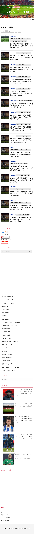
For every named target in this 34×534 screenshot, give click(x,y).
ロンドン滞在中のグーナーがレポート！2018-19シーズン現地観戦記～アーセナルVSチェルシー (21, 81)
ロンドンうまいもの (7, 354)
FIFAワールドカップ (7, 344)
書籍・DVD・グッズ (7, 364)
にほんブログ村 (5, 234)
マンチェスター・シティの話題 (9, 325)
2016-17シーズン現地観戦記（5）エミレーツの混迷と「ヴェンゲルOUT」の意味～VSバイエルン (21, 93)
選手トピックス (5, 312)
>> (19, 31)
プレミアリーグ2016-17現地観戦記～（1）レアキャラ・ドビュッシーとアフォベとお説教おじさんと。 (21, 140)
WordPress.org (5, 520)
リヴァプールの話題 (7, 338)
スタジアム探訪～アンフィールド (24, 100)
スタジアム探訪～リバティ (23, 175)
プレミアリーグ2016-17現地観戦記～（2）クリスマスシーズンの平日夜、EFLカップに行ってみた (21, 129)
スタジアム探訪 (5, 309)
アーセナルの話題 (6, 328)
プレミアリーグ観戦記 (7, 296)
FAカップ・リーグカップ (8, 303)
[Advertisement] (17, 272)
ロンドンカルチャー (7, 357)
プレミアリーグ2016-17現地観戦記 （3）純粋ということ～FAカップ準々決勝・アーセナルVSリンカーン (21, 117)
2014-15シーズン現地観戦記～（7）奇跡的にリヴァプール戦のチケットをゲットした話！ (21, 180)
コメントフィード (5, 517)
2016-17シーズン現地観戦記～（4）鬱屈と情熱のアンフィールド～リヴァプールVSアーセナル (21, 105)
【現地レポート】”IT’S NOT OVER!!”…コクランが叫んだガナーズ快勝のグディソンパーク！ (21, 168)
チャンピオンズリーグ (7, 299)
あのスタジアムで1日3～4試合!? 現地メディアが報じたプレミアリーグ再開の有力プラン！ (21, 46)
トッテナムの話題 (6, 332)
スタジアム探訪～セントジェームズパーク (20, 38)
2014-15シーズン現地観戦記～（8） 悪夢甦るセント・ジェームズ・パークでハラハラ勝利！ (21, 193)
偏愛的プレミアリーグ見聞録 (18, 12)
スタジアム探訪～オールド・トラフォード (20, 149)
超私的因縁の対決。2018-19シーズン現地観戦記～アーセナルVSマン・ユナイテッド (21, 69)
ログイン (3, 512)
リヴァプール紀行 (6, 360)
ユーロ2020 (4, 348)
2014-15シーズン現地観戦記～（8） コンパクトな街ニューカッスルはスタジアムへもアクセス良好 (21, 207)
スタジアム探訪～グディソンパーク (19, 163)
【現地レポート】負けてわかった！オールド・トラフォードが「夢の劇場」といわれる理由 (21, 154)
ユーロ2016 (4, 351)
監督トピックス (5, 319)
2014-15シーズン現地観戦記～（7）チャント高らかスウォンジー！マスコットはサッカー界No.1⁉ (21, 219)
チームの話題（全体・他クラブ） (18, 41)
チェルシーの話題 (6, 335)
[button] (29, 19)
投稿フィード (4, 515)
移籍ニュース (5, 306)
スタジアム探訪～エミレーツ (23, 53)
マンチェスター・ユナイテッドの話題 (11, 322)
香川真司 (4, 315)
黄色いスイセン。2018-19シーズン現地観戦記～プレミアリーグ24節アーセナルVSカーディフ (21, 57)
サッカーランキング (6, 239)
